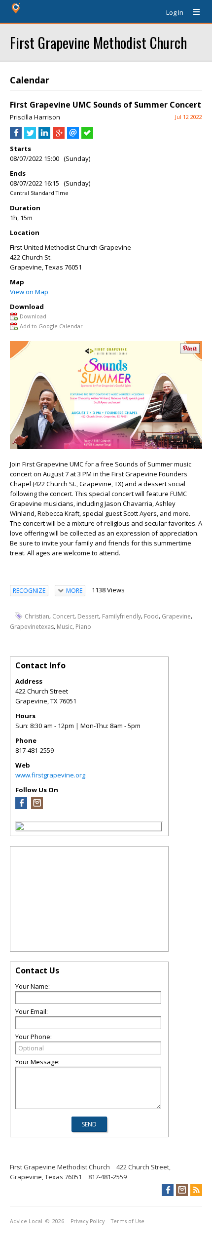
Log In (174, 12)
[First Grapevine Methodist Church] (20, 827)
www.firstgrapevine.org (50, 775)
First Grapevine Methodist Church (98, 42)
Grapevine (176, 616)
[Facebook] (21, 806)
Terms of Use (127, 1221)
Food (151, 616)
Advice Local (26, 1221)
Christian (37, 616)
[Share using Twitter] (30, 136)
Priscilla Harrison (35, 117)
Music (64, 626)
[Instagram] (37, 806)
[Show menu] (192, 12)
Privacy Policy (88, 1221)
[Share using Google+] (59, 136)
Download (33, 316)
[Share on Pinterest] (190, 351)
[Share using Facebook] (16, 136)
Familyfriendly (121, 616)
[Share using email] (73, 136)
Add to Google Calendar (51, 326)
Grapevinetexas (32, 626)
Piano (83, 626)
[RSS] (196, 1190)
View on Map (29, 291)
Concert (63, 616)
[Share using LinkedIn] (44, 136)
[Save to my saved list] (87, 136)
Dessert (88, 616)
